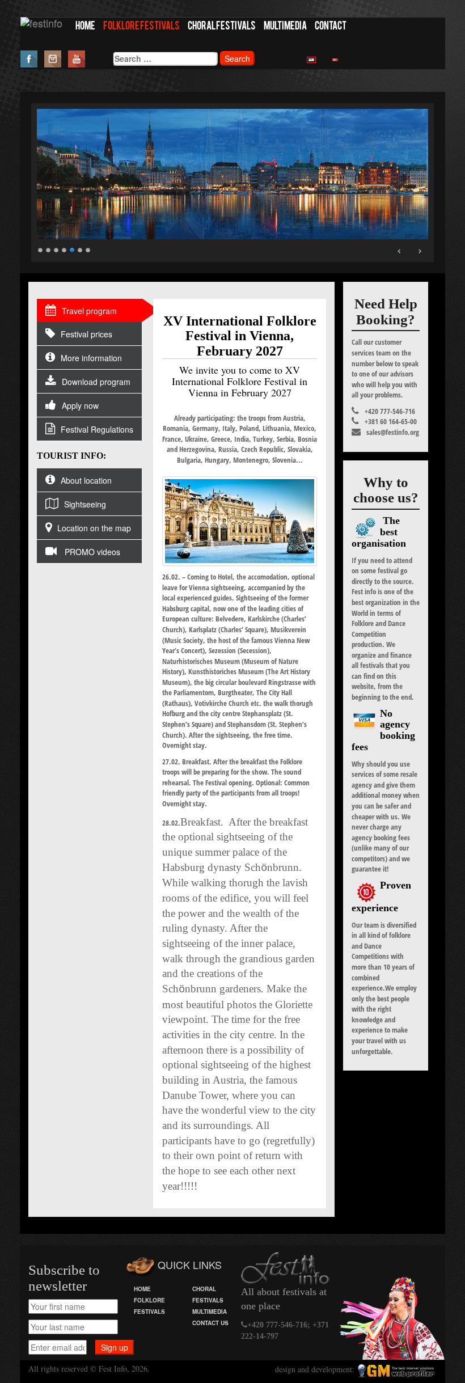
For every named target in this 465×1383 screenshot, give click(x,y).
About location (86, 480)
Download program (96, 381)
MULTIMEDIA (285, 26)
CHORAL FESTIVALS (222, 26)
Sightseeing (85, 504)
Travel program (89, 310)
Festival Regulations (97, 429)
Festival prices (86, 334)
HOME (85, 26)
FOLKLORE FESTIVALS (141, 26)
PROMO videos (91, 551)
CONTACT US (210, 1323)
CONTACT (330, 26)
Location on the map (94, 528)
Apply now (80, 405)
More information (91, 357)
